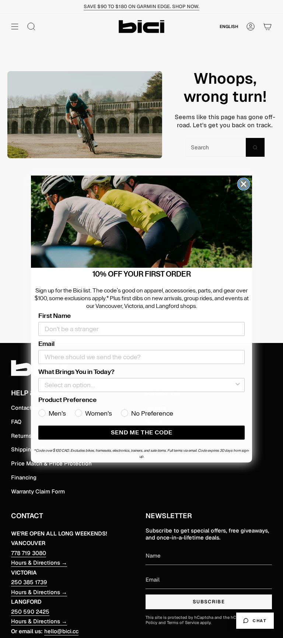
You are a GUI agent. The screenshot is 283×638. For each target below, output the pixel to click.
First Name (54, 315)
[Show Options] (237, 385)
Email (46, 343)
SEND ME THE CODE (141, 433)
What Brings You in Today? (76, 371)
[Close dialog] (243, 184)
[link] (141, 222)
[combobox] (139, 385)
